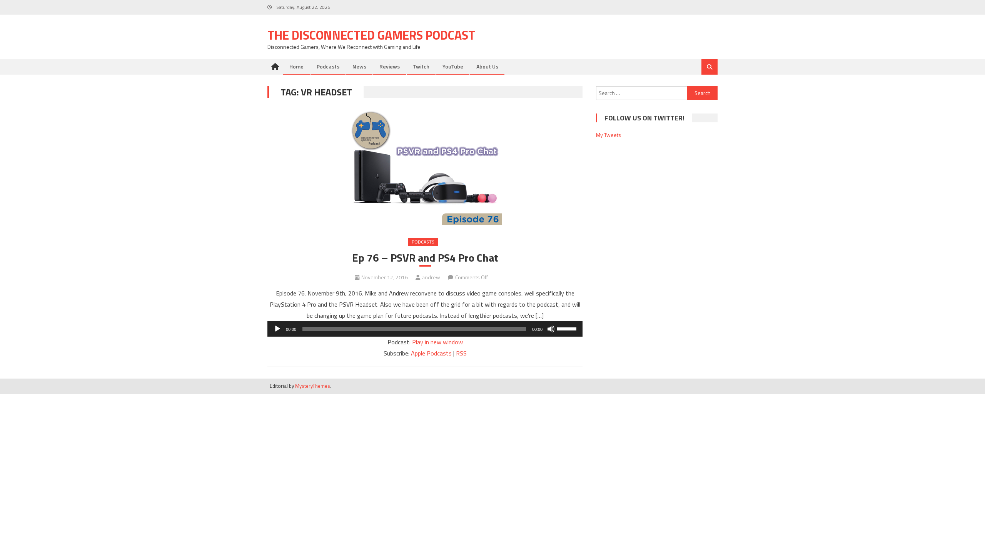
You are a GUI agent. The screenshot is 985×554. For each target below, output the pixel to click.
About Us (487, 66)
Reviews (389, 66)
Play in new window (437, 342)
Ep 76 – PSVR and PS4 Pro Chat (425, 258)
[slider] (568, 328)
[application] (425, 329)
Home (296, 66)
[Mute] (551, 329)
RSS (461, 353)
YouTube (452, 66)
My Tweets (608, 135)
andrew (431, 277)
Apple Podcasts (431, 353)
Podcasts (328, 66)
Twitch (421, 66)
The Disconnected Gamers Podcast (371, 35)
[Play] (277, 329)
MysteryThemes (312, 386)
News (359, 66)
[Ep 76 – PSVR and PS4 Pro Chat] (425, 167)
